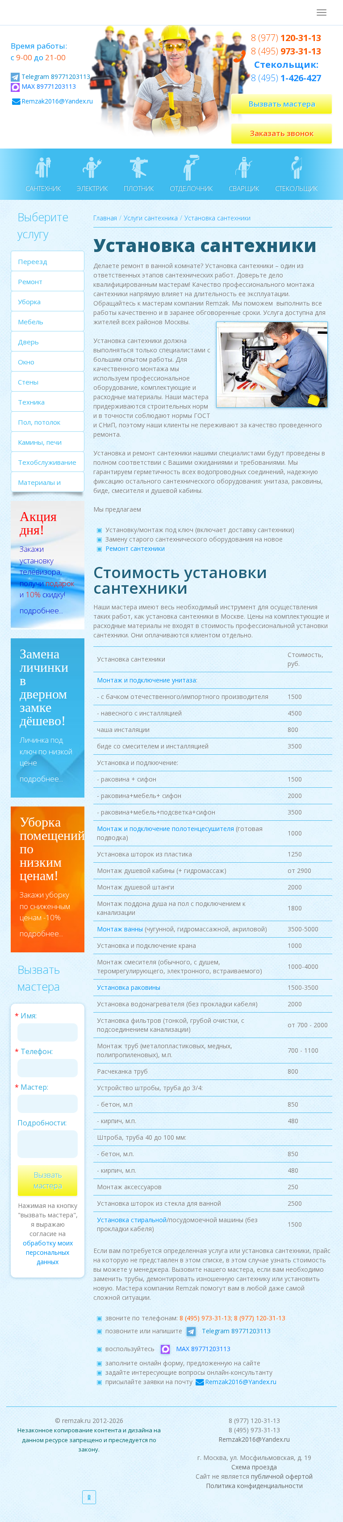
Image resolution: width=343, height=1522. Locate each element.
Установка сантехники (217, 218)
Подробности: (42, 1123)
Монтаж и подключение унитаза (146, 680)
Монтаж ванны (120, 929)
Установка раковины (128, 987)
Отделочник (191, 188)
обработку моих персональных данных (48, 1252)
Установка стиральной (132, 1220)
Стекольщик (296, 188)
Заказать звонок (282, 133)
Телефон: (37, 1051)
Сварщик (244, 188)
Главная (105, 218)
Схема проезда (254, 1467)
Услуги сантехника (151, 218)
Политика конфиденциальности (254, 1485)
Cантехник (43, 188)
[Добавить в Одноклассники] (89, 1497)
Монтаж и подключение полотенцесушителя (165, 828)
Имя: (29, 1016)
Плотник (139, 188)
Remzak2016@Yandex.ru (57, 101)
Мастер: (34, 1087)
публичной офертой (282, 1476)
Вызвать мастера (281, 104)
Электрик (92, 188)
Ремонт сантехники (135, 548)
